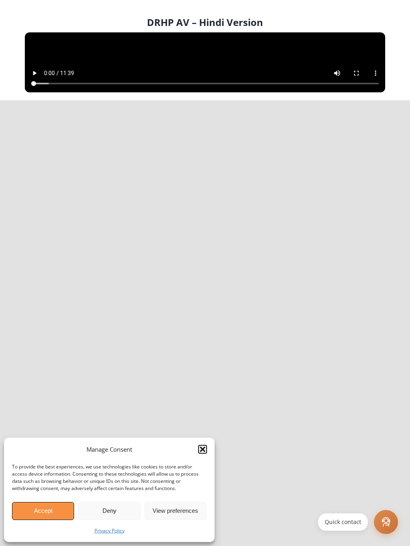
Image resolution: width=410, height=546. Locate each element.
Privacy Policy (109, 530)
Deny (109, 510)
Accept (43, 510)
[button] (203, 449)
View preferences (175, 510)
